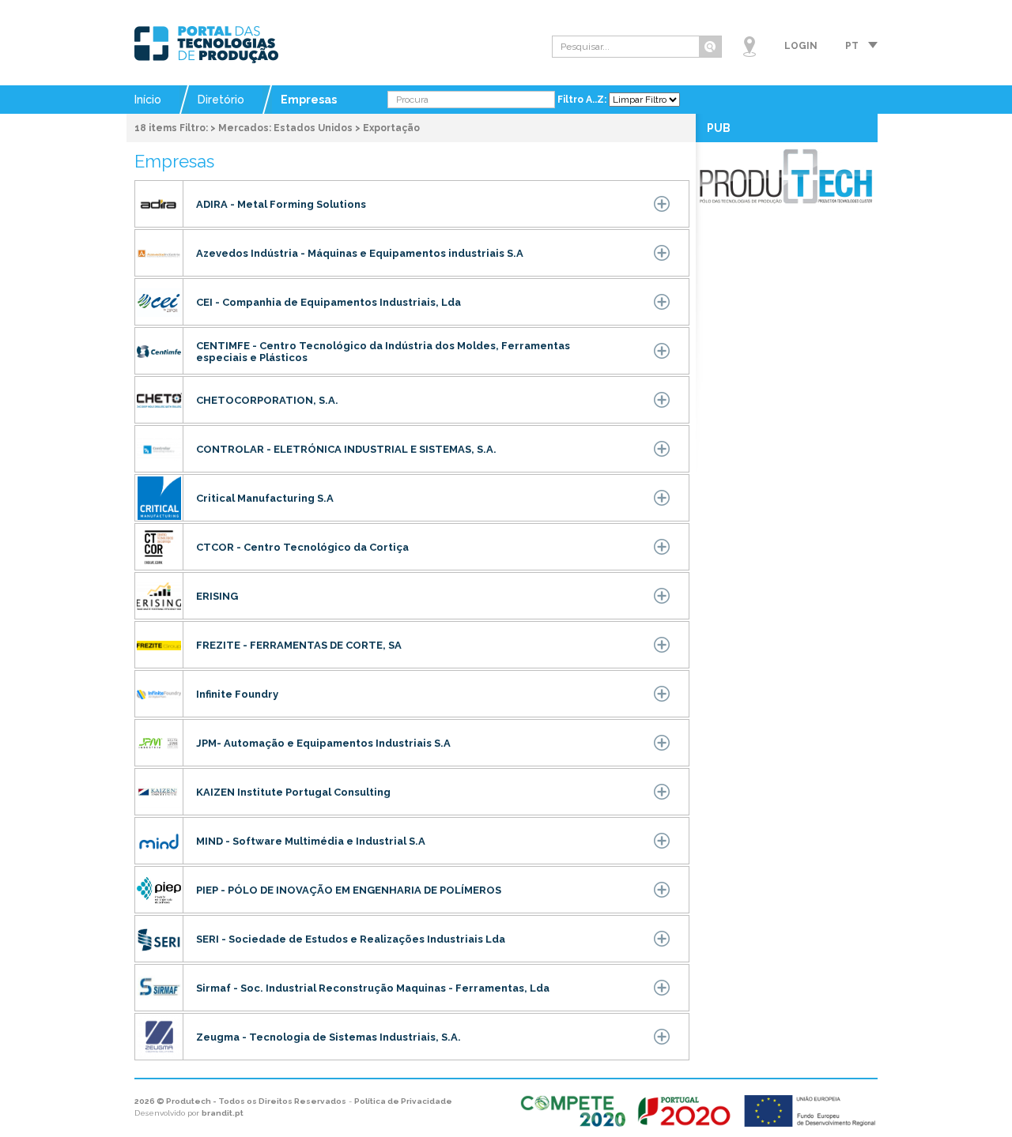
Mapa (749, 46)
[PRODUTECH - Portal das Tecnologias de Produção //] (206, 44)
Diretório (221, 99)
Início (147, 99)
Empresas (309, 99)
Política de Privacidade (403, 1101)
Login (801, 45)
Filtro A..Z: (583, 99)
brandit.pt (223, 1113)
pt (852, 45)
